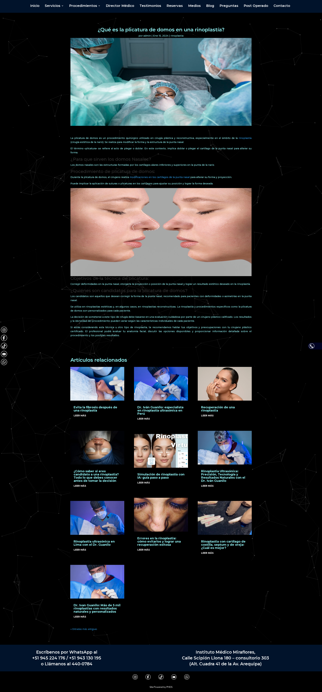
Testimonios (150, 6)
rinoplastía (245, 138)
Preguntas (229, 6)
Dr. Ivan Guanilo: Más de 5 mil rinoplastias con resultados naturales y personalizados (97, 608)
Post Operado (256, 6)
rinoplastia (177, 35)
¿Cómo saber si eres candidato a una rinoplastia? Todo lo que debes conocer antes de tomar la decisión (96, 476)
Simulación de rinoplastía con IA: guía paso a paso (160, 476)
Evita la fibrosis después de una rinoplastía (95, 408)
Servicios (52, 6)
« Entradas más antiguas (83, 629)
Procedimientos (83, 6)
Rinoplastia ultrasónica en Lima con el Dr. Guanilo (94, 543)
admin (147, 35)
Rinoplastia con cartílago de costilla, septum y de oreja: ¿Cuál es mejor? (223, 545)
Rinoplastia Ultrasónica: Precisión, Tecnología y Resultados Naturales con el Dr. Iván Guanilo (223, 476)
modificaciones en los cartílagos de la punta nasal (160, 177)
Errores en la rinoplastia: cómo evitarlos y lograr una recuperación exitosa (159, 541)
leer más (80, 415)
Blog (210, 6)
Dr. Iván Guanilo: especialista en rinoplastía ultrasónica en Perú (160, 410)
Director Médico (120, 6)
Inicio (34, 6)
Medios (194, 6)
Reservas (175, 6)
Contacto (282, 6)
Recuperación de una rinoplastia (218, 408)
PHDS (169, 687)
